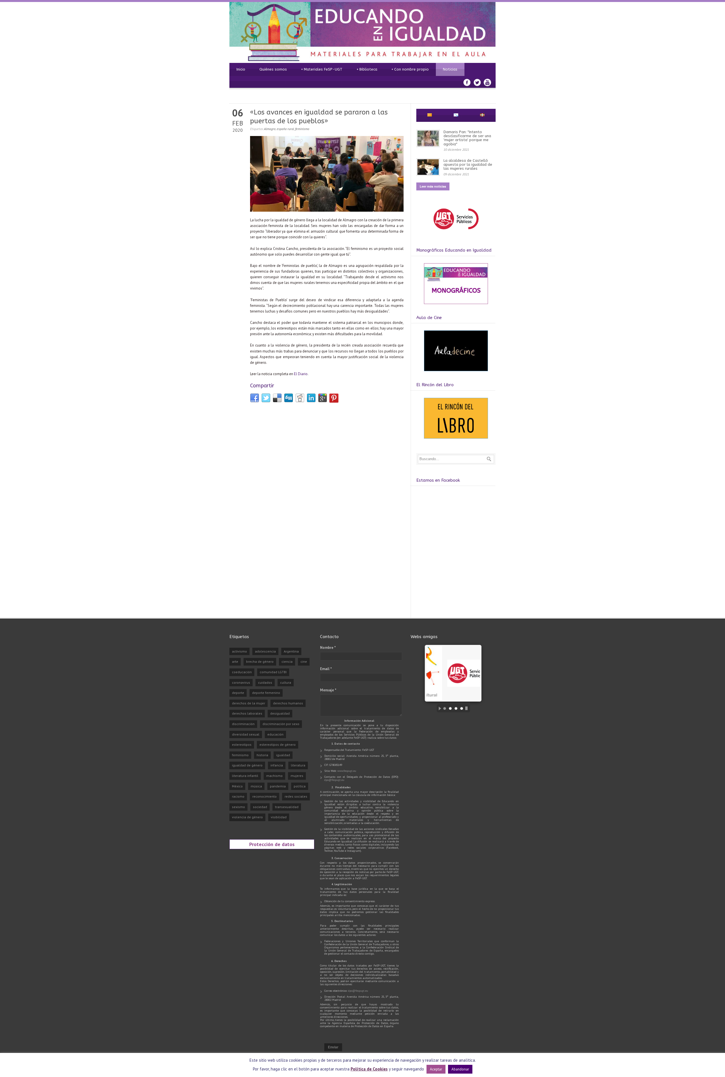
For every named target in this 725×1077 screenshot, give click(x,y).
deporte (238, 693)
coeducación (242, 672)
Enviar (333, 1047)
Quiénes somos (273, 69)
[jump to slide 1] (444, 708)
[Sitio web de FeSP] (456, 232)
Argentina (291, 651)
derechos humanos (288, 703)
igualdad (283, 755)
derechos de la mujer (248, 703)
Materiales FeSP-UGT (321, 69)
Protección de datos (272, 844)
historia (262, 755)
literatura (298, 765)
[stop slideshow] (467, 708)
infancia (276, 765)
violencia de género (247, 817)
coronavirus (241, 682)
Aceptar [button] (436, 1069)
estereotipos (241, 744)
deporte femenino (266, 693)
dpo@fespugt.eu (334, 780)
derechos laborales (247, 713)
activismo (239, 651)
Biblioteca (367, 69)
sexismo (238, 807)
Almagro (270, 129)
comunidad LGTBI (273, 672)
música (256, 786)
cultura (285, 682)
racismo (238, 796)
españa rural (285, 129)
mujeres (297, 776)
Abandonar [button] (460, 1069)
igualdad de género (247, 765)
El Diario (301, 373)
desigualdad (280, 713)
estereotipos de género (277, 744)
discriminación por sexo (281, 724)
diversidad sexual (245, 734)
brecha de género (260, 661)
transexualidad (286, 807)
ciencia (287, 661)
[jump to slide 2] (450, 708)
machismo (274, 776)
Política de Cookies (369, 1069)
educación (275, 734)
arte (235, 661)
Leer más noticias (433, 186)
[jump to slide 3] (456, 708)
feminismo (302, 129)
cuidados (265, 682)
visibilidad (279, 817)
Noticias (450, 69)
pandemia (278, 786)
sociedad (260, 807)
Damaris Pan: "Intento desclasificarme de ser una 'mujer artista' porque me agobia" (467, 138)
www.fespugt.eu (346, 771)
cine (303, 661)
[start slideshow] (438, 708)
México (237, 786)
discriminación (243, 724)
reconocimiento (264, 796)
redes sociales (296, 796)
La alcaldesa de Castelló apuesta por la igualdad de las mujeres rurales (467, 164)
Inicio (240, 69)
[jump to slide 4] (461, 708)
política (300, 786)
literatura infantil (245, 776)
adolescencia (265, 651)
